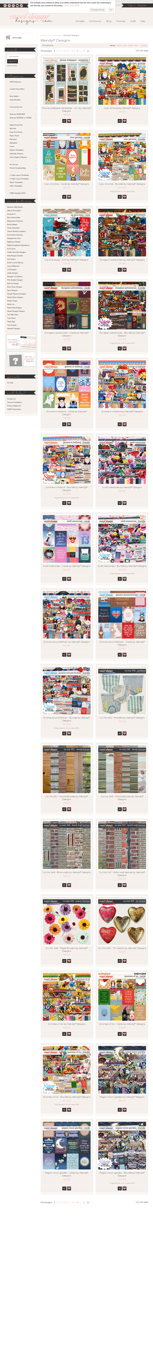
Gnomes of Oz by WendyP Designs (66, 1024)
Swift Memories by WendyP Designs (122, 488)
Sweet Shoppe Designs (16, 311)
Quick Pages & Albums (18, 157)
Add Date (144, 45)
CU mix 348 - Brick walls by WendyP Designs (67, 873)
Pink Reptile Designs (15, 280)
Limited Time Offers (17, 89)
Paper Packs (14, 136)
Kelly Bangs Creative (15, 256)
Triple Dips (11, 322)
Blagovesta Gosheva (15, 221)
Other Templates (16, 186)
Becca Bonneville (13, 217)
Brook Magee (12, 224)
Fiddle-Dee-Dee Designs (16, 252)
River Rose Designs (14, 287)
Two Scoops (11, 325)
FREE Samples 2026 (17, 193)
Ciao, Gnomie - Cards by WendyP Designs (66, 184)
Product (119, 45)
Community (95, 21)
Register (141, 6)
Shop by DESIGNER (17, 114)
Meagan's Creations (14, 276)
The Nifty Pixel (12, 315)
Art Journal (14, 164)
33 (84, 51)
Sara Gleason (12, 290)
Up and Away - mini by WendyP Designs (66, 260)
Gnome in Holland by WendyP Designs (122, 412)
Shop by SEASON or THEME (21, 118)
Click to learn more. (71, 6)
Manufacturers (55, 35)
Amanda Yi (11, 214)
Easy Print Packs (16, 132)
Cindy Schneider (13, 228)
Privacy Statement (14, 406)
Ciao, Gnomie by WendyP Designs (122, 108)
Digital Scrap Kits (16, 125)
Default (130, 45)
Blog (108, 21)
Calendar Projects (16, 154)
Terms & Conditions (14, 402)
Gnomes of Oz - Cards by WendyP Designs (122, 1024)
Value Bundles (15, 100)
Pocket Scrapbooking (18, 168)
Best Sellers (14, 96)
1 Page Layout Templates (19, 175)
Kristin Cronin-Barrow (15, 263)
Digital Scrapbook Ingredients (18, 245)
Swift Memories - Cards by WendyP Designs (66, 566)
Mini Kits (13, 128)
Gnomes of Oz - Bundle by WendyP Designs (66, 1097)
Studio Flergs (12, 301)
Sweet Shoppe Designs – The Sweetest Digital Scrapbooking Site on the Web (33, 19)
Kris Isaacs (11, 259)
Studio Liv (11, 304)
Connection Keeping (14, 235)
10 (78, 51)
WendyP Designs (13, 328)
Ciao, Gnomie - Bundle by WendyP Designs (122, 184)
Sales (136, 45)
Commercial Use (16, 107)
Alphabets (13, 143)
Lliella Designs (12, 273)
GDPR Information (14, 409)
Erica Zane (11, 249)
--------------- (14, 85)
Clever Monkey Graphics (16, 231)
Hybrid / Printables (17, 150)
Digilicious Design (13, 242)
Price (125, 45)
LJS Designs (12, 269)
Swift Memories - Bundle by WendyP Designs (122, 566)
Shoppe (80, 21)
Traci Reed (11, 318)
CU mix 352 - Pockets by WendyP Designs (122, 718)
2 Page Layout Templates (19, 179)
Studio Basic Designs (15, 297)
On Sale (10, 383)
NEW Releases (15, 82)
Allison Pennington (14, 211)
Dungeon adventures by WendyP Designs (122, 260)
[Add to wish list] (69, 121)
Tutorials (121, 21)
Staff (133, 21)
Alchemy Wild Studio (15, 207)
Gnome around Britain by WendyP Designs (67, 642)
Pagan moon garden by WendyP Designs (122, 1097)
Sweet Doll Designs (14, 308)
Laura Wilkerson (13, 266)
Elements (13, 139)
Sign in (132, 6)
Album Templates (16, 182)
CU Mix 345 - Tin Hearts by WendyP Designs (122, 948)
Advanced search (12, 65)
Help (142, 21)
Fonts (12, 146)
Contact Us (11, 399)
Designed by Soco (14, 238)
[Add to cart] (64, 121)
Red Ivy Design (13, 283)
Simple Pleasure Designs (16, 294)
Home (43, 35)
